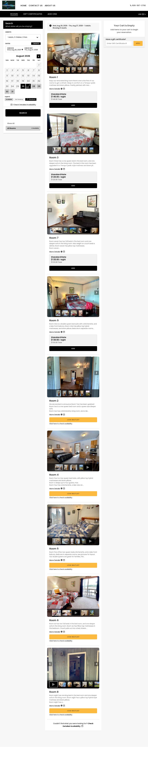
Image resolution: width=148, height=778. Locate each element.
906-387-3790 (139, 5)
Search (23, 112)
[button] (23, 37)
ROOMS (14, 14)
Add (73, 105)
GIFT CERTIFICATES (32, 14)
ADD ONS (52, 14)
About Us (50, 5)
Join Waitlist (73, 420)
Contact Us (36, 5)
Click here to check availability (60, 424)
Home (24, 5)
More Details (54, 89)
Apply (138, 43)
